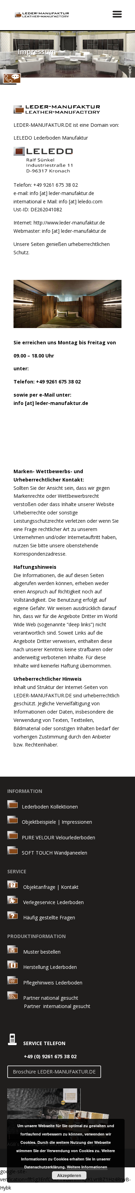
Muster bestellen (39, 951)
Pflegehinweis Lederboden (52, 982)
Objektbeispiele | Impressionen (55, 822)
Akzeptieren (69, 1175)
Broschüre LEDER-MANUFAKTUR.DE (54, 1071)
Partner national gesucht (48, 998)
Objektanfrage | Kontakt (51, 886)
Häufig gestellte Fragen (46, 917)
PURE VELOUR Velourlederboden (56, 837)
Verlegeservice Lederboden (53, 902)
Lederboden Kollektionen (48, 806)
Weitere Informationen (87, 1166)
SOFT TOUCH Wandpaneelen (52, 852)
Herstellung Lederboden (47, 967)
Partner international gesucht (48, 1006)
